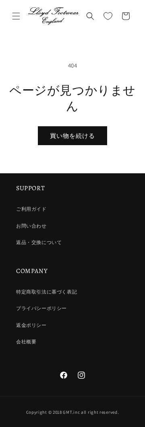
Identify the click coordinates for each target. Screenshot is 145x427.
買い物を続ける (72, 136)
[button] (16, 16)
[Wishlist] (108, 16)
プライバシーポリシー (41, 308)
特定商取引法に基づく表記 (46, 292)
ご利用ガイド (31, 209)
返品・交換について (39, 242)
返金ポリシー (31, 325)
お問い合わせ (31, 226)
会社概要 (26, 342)
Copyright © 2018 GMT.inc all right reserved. (72, 412)
